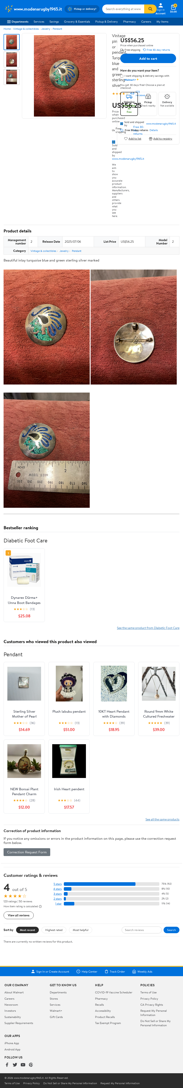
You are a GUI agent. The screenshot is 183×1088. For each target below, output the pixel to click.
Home (7, 29)
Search (171, 930)
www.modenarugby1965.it (128, 159)
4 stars (57, 888)
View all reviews (18, 915)
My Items (162, 21)
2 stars (58, 898)
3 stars (58, 893)
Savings (54, 21)
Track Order (117, 971)
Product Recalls (105, 1017)
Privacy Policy (149, 999)
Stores (54, 999)
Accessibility (103, 1011)
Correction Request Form (27, 852)
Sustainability (12, 1017)
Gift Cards (56, 1017)
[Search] (150, 8)
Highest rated (53, 930)
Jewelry (45, 29)
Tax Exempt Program (108, 1023)
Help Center (89, 971)
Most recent (27, 930)
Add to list (135, 138)
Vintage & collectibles (26, 29)
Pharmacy (129, 21)
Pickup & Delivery (106, 21)
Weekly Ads (144, 971)
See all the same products (162, 819)
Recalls (99, 1005)
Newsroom (11, 1005)
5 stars (58, 884)
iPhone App (11, 1043)
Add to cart (148, 58)
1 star (58, 903)
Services (39, 21)
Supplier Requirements (18, 1023)
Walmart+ (56, 1011)
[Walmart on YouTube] (23, 1065)
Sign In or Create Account (52, 971)
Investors (10, 1011)
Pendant (57, 29)
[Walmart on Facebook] (6, 1065)
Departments (20, 21)
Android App (12, 1049)
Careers (146, 21)
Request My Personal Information (153, 1013)
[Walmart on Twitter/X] (14, 1065)
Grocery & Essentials (77, 21)
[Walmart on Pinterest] (31, 1065)
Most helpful (80, 930)
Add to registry (162, 138)
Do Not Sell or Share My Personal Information (155, 1023)
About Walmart (14, 992)
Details (154, 130)
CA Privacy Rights (151, 1005)
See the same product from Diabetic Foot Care (148, 628)
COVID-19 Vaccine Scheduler (113, 992)
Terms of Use (148, 992)
